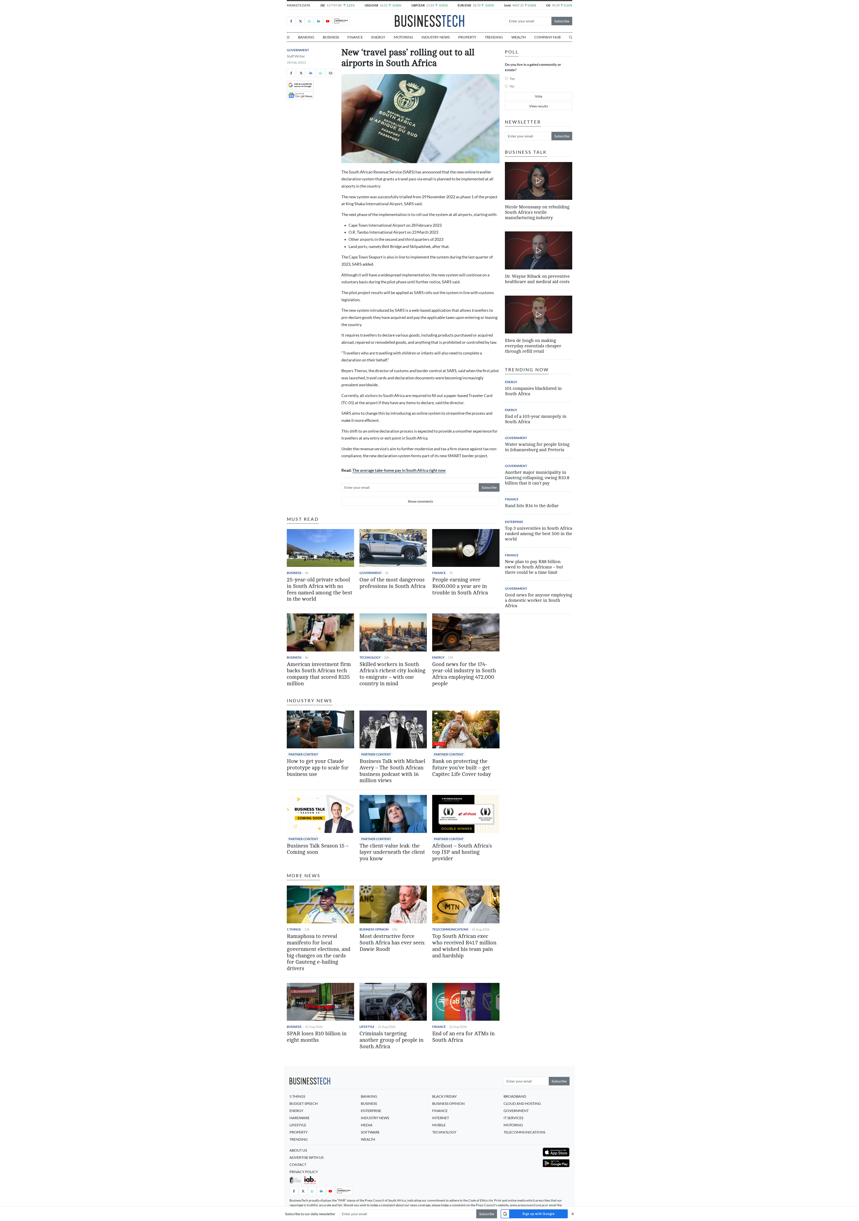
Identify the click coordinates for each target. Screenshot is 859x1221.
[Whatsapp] (309, 21)
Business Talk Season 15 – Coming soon (318, 849)
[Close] (572, 1214)
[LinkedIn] (318, 21)
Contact (297, 1164)
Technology (370, 657)
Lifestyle (366, 1027)
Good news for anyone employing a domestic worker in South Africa (538, 600)
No (512, 86)
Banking (306, 37)
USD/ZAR (371, 5)
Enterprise (514, 522)
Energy (378, 37)
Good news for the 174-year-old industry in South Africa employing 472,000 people (464, 674)
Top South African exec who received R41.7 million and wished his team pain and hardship (464, 945)
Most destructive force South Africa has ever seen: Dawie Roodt (392, 942)
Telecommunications (450, 929)
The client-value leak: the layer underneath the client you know (392, 852)
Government (298, 50)
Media (366, 1125)
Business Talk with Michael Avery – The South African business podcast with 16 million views (392, 770)
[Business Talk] (341, 21)
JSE (322, 5)
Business (331, 37)
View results (538, 106)
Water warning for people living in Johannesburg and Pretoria (537, 447)
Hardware (299, 1118)
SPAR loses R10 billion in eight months (317, 1037)
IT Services (513, 1118)
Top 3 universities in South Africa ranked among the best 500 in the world (538, 534)
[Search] (570, 37)
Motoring (403, 37)
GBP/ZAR (418, 5)
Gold (507, 5)
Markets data (298, 5)
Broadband (515, 1096)
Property (467, 37)
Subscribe (561, 21)
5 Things (294, 929)
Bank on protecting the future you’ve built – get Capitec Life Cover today (461, 767)
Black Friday (444, 1096)
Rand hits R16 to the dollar (532, 505)
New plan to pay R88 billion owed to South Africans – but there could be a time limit (534, 567)
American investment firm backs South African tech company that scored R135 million (319, 674)
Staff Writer (296, 56)
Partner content (303, 754)
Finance (355, 37)
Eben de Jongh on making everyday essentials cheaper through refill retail (533, 346)
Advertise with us (306, 1157)
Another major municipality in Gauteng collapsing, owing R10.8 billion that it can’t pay (537, 478)
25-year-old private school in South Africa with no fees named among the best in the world (319, 589)
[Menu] (288, 37)
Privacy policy (303, 1172)
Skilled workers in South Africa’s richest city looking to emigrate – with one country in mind (392, 674)
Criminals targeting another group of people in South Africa (391, 1040)
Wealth (518, 37)
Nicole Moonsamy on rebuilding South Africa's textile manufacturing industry (537, 212)
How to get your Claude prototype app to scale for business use (318, 767)
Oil (548, 5)
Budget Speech (303, 1103)
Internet (440, 1118)
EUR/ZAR (464, 5)
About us (298, 1150)
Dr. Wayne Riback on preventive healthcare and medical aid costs (537, 279)
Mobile (439, 1125)
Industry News (435, 37)
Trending (494, 37)
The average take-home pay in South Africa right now (399, 470)
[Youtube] (327, 21)
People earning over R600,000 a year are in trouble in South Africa (460, 586)
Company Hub (547, 37)
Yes (512, 78)
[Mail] (330, 73)
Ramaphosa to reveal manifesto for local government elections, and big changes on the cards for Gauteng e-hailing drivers (318, 952)
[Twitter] (300, 21)
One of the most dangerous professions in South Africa (392, 583)
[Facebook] (291, 21)
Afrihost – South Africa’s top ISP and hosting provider (462, 852)
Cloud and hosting (522, 1103)
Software (370, 1132)
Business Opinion (374, 929)
